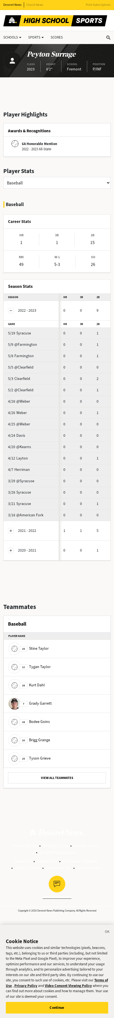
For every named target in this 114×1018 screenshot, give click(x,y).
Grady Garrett (37, 703)
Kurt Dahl (33, 685)
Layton (18, 458)
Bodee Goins (36, 721)
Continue (57, 1007)
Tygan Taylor (36, 666)
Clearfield (19, 378)
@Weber (19, 401)
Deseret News (12, 5)
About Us (22, 861)
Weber (17, 412)
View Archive (88, 868)
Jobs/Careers (27, 868)
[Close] (107, 932)
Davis (16, 435)
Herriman (19, 469)
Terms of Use (25, 846)
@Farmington (22, 344)
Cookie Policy (86, 846)
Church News (34, 5)
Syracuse (19, 333)
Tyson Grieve (36, 758)
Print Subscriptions (98, 5)
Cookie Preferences (58, 852)
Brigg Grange (36, 740)
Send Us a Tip (58, 868)
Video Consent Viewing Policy (68, 985)
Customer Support (80, 861)
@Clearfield (20, 367)
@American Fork (25, 515)
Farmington (21, 356)
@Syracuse (21, 481)
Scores (57, 37)
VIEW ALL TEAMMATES (57, 778)
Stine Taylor (35, 648)
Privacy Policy (55, 846)
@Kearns (19, 447)
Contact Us (47, 861)
